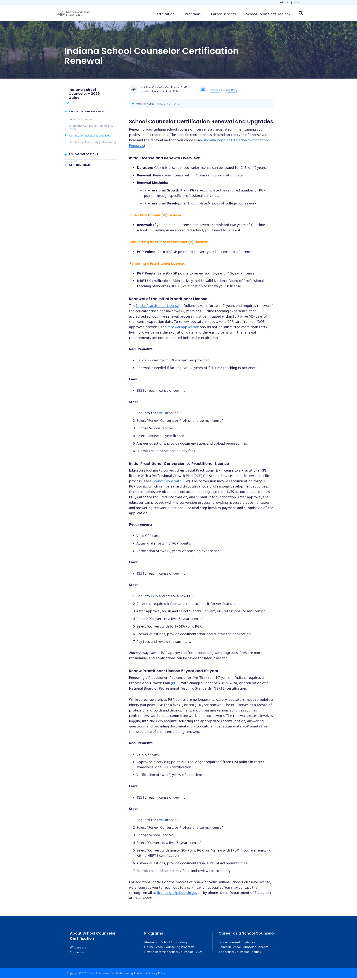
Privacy (284, 2)
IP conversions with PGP (169, 481)
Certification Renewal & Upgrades (89, 135)
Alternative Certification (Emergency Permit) (91, 127)
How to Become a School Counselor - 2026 (173, 952)
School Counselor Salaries (237, 942)
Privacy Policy (157, 973)
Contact (299, 2)
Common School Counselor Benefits (243, 947)
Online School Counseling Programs (169, 947)
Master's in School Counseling (165, 942)
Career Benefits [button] (223, 14)
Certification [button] (164, 14)
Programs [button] (193, 14)
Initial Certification (80, 119)
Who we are (78, 947)
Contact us (77, 952)
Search (301, 13)
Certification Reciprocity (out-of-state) (92, 142)
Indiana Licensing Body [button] (223, 90)
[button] (268, 14)
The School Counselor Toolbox (240, 952)
